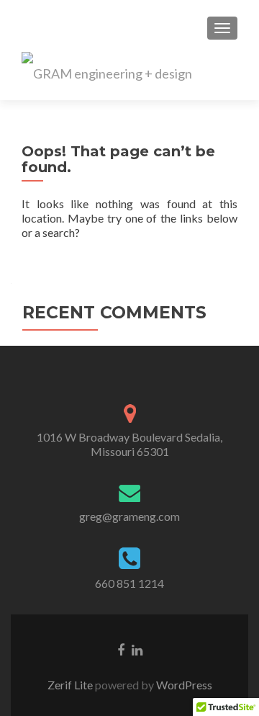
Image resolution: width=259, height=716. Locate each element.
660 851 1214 (129, 583)
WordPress (183, 685)
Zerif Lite (71, 685)
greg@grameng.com (129, 516)
